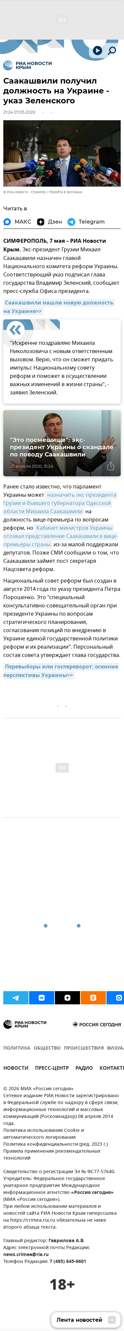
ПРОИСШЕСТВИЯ (84, 1048)
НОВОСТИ (15, 1069)
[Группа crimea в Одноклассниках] (93, 997)
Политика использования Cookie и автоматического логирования (43, 1134)
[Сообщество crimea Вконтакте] (41, 997)
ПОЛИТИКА (16, 1048)
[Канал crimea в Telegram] (15, 997)
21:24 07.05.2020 (19, 112)
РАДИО (84, 1069)
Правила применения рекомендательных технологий (52, 1155)
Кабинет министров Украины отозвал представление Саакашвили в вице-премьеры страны (60, 536)
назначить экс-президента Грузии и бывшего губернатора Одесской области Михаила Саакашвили (60, 503)
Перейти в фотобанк (65, 192)
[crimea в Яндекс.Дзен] (67, 997)
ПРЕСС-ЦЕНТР (52, 1069)
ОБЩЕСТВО (47, 1048)
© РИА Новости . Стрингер (24, 192)
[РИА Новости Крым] (27, 65)
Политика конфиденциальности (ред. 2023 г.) (55, 1144)
